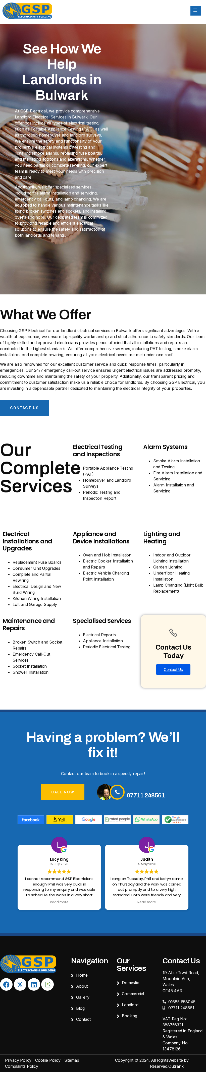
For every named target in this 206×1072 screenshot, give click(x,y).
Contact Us (173, 669)
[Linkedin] (34, 984)
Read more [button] (59, 902)
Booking (129, 1015)
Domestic (130, 982)
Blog (80, 1008)
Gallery (82, 997)
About (82, 986)
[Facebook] (6, 984)
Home (81, 975)
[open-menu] (195, 11)
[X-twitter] (20, 984)
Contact (83, 1019)
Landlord (130, 1004)
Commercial (133, 993)
